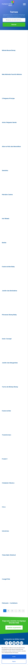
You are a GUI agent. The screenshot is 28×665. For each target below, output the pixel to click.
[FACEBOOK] (10, 643)
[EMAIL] (21, 643)
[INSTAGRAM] (6, 643)
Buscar (14, 24)
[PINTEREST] (14, 643)
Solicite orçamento (14, 627)
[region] (14, 655)
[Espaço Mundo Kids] (8, 5)
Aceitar (14, 656)
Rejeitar (14, 661)
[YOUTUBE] (17, 643)
